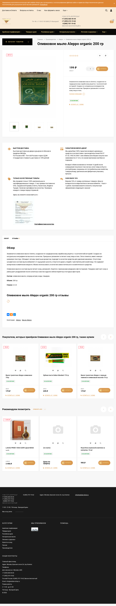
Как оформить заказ (52, 10)
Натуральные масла (9, 537)
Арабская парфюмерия (9, 528)
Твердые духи (6, 531)
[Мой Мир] (14, 314)
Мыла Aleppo (27, 320)
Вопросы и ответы (27, 10)
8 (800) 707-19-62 (28, 495)
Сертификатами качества (44, 224)
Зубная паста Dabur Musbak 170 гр (56, 375)
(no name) (47, 448)
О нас (39, 10)
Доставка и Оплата (9, 10)
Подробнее (43, 4)
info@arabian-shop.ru (82, 495)
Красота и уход (7, 542)
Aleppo (61, 39)
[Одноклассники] (11, 314)
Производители (51, 39)
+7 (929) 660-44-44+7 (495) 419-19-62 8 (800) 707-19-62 (71, 21)
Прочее (4, 545)
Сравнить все (37, 409)
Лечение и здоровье (8, 539)
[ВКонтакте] (8, 314)
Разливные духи (7, 534)
